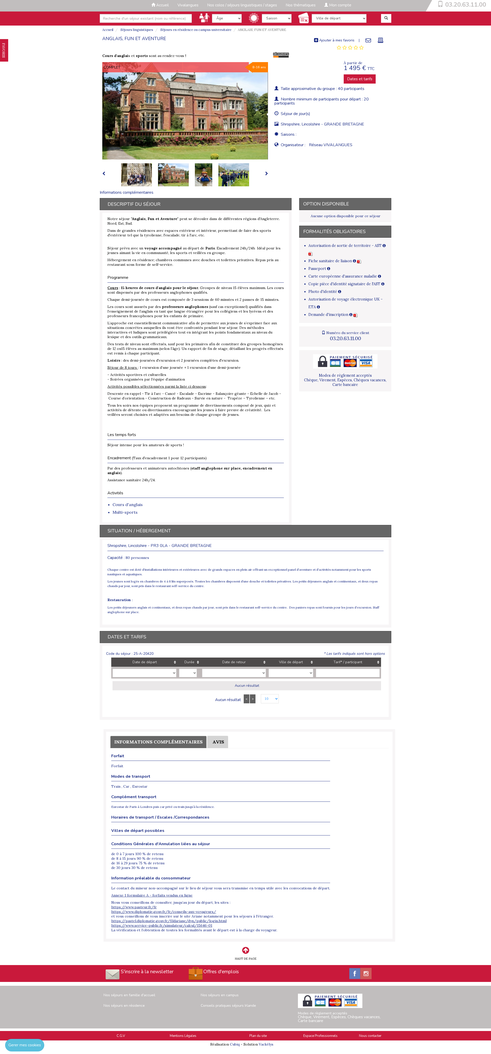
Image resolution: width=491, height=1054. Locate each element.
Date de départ (144, 662)
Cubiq (235, 1044)
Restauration (119, 600)
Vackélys (266, 1044)
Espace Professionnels (320, 1036)
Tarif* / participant (347, 662)
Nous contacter (370, 1036)
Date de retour (234, 662)
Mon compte (339, 5)
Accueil (162, 5)
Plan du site (258, 1036)
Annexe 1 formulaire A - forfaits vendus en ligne (152, 895)
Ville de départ (291, 662)
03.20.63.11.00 (465, 5)
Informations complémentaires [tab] (126, 192)
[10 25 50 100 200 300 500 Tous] (267, 699)
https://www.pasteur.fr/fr (134, 907)
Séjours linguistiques (136, 30)
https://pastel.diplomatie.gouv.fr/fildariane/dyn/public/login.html (169, 921)
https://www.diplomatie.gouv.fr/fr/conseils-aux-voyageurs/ (163, 911)
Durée (189, 662)
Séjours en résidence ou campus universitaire (195, 30)
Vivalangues (187, 5)
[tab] (350, 48)
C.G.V (121, 1036)
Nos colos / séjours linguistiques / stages (242, 5)
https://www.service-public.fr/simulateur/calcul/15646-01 (161, 925)
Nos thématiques (301, 5)
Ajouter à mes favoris (336, 40)
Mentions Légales (183, 1036)
